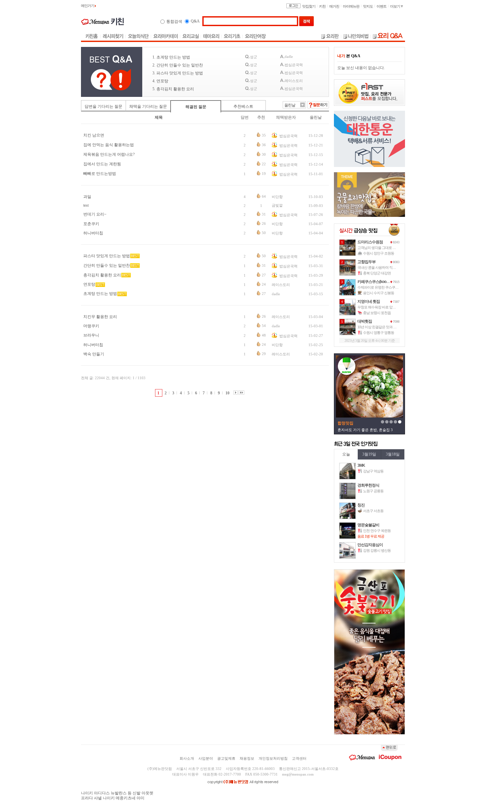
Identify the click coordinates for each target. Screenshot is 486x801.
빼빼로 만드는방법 (99, 173)
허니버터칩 (93, 233)
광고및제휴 (226, 758)
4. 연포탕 (160, 81)
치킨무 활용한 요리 (100, 316)
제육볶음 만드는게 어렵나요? (109, 154)
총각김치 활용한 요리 (102, 275)
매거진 (334, 6)
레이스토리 (281, 285)
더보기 (395, 6)
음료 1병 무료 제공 (370, 536)
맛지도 (368, 6)
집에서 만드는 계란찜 (102, 164)
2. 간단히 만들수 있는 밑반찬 (177, 65)
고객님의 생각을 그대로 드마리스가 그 (385, 248)
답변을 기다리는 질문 (103, 106)
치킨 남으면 (93, 135)
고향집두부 (366, 262)
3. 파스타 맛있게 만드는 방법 (177, 73)
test (86, 205)
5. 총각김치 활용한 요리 (173, 89)
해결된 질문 (195, 106)
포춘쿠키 (91, 223)
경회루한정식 (368, 485)
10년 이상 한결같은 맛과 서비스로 (381, 327)
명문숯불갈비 (368, 525)
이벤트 (381, 6)
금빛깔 (277, 205)
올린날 (316, 117)
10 (227, 393)
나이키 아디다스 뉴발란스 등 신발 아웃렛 (117, 793)
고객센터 (299, 758)
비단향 (277, 197)
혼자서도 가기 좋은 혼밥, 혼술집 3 (365, 430)
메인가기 (88, 6)
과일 (87, 196)
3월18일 (393, 454)
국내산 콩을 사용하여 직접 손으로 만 (383, 267)
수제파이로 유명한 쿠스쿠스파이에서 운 (386, 287)
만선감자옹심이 (370, 544)
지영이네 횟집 (368, 301)
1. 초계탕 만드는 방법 (171, 57)
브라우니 (91, 335)
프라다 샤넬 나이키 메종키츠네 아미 (112, 798)
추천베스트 (243, 106)
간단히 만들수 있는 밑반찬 (106, 265)
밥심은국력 (288, 136)
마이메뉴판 (351, 6)
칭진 (361, 505)
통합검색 (174, 21)
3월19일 (369, 454)
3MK (361, 465)
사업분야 (205, 758)
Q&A (195, 21)
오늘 (346, 454)
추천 (261, 117)
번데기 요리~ (94, 214)
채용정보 (247, 758)
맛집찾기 (308, 6)
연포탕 (89, 284)
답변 (245, 117)
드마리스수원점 (370, 242)
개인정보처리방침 (273, 758)
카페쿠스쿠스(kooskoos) (377, 281)
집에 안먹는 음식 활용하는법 (108, 144)
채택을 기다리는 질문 (148, 106)
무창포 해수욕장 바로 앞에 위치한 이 (383, 307)
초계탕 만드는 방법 (100, 293)
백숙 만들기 (93, 354)
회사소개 (187, 758)
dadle (276, 294)
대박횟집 (364, 321)
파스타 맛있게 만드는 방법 (106, 256)
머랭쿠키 (91, 326)
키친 (322, 6)
